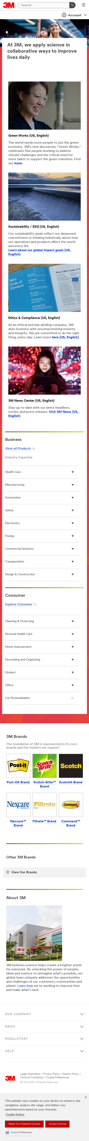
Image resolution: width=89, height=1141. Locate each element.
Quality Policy (71, 1074)
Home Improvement (18, 647)
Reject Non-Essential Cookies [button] (24, 1124)
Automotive (12, 497)
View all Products (18, 448)
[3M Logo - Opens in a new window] (8, 5)
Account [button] (74, 15)
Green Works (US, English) (28, 135)
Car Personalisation (17, 698)
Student (10, 672)
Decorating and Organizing (22, 659)
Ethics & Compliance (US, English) (34, 318)
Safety (9, 510)
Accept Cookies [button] (57, 1124)
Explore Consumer (18, 604)
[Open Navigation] (83, 5)
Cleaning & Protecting (19, 621)
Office (9, 685)
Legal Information (30, 1074)
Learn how (25, 986)
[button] (18, 1132)
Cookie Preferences (57, 1077)
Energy (9, 536)
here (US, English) (65, 337)
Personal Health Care (18, 634)
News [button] (10, 1026)
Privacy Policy (51, 1074)
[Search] (72, 5)
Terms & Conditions (31, 1077)
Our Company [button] (18, 1014)
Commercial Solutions (19, 548)
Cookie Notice (15, 1114)
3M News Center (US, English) (31, 400)
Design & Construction (20, 574)
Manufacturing (14, 484)
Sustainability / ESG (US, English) (33, 226)
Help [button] (9, 1051)
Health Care (13, 472)
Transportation (14, 561)
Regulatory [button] (16, 1038)
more (18, 163)
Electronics (12, 523)
